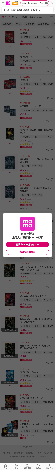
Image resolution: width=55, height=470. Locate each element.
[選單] (3, 3)
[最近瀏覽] (52, 3)
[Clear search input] (46, 3)
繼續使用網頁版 (27, 251)
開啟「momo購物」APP (27, 244)
